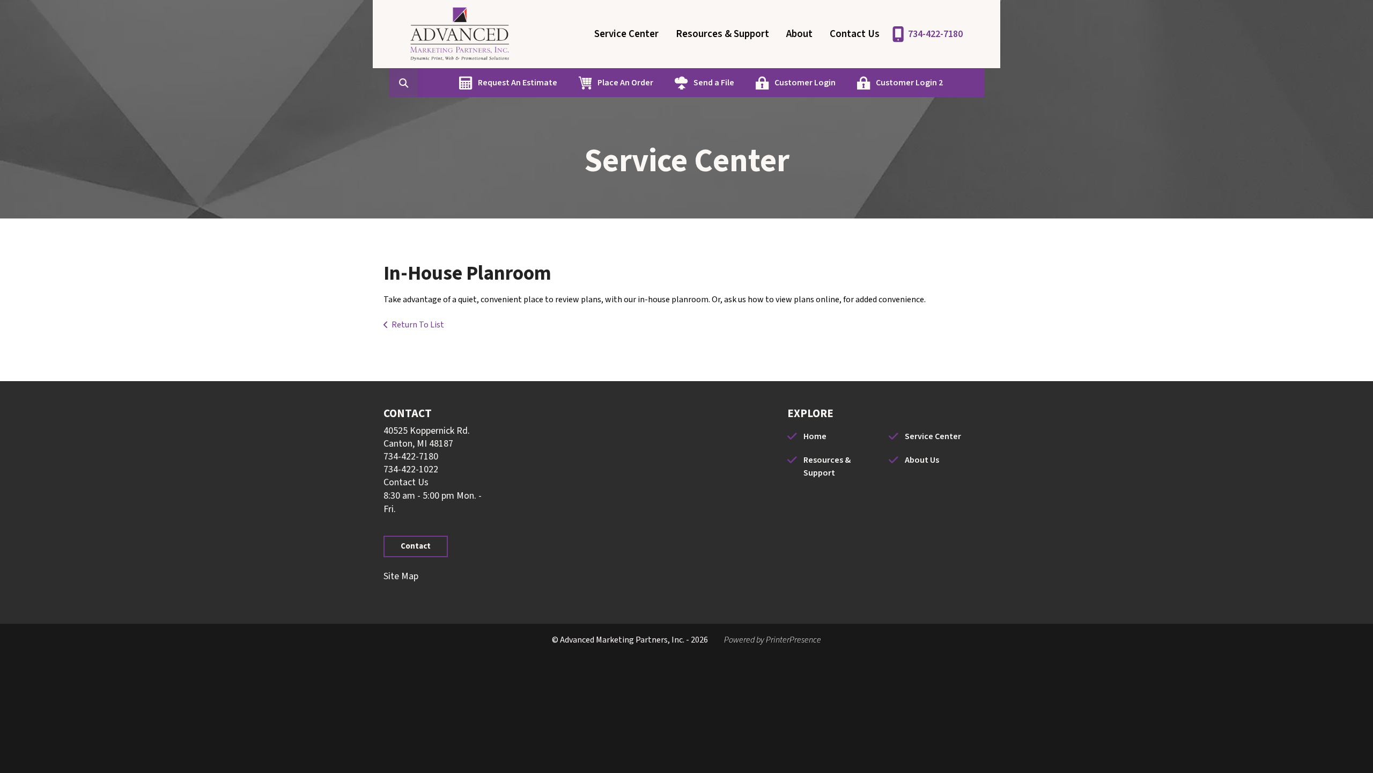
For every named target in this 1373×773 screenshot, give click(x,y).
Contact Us (855, 34)
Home (814, 436)
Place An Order (625, 83)
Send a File (713, 83)
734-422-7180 (935, 34)
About (799, 34)
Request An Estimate (517, 83)
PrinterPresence (793, 640)
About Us (922, 460)
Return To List (418, 325)
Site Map (400, 576)
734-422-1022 (410, 469)
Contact (416, 546)
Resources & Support (722, 34)
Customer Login (805, 83)
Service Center (626, 34)
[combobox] (420, 82)
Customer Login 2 (909, 83)
